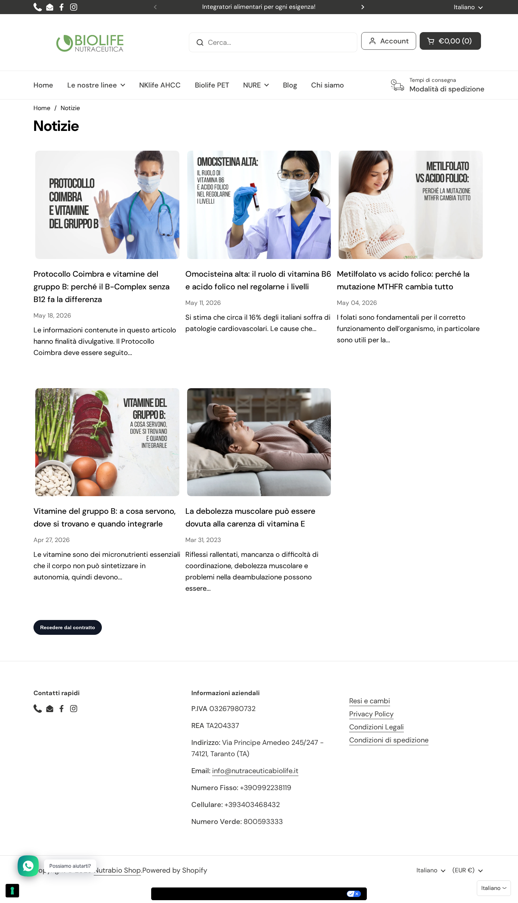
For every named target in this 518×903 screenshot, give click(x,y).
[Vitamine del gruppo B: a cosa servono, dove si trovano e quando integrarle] (107, 442)
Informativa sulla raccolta (191, 893)
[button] (450, 41)
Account (394, 41)
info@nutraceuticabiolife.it (255, 770)
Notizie (70, 108)
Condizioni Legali (376, 727)
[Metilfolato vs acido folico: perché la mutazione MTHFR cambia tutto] (411, 204)
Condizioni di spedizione (388, 740)
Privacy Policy (371, 713)
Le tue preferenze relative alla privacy (290, 893)
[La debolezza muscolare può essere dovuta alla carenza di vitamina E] (259, 442)
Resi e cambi (369, 700)
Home (41, 108)
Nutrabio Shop (117, 870)
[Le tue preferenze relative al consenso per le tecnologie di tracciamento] (12, 890)
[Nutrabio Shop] (89, 42)
